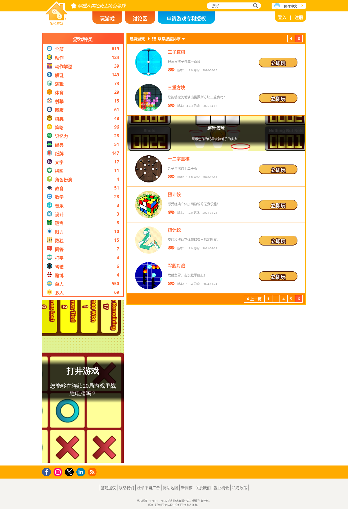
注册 (298, 17)
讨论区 (140, 18)
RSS (93, 472)
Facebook (48, 471)
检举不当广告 (148, 487)
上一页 (291, 39)
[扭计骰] (148, 204)
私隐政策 (239, 487)
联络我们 (126, 487)
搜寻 (254, 6)
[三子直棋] (148, 62)
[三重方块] (148, 97)
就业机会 (221, 487)
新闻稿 (186, 487)
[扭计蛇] (148, 240)
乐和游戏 (56, 11)
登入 (282, 17)
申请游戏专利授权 (186, 18)
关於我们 (203, 487)
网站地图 (170, 487)
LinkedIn (81, 472)
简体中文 (290, 6)
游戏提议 (108, 487)
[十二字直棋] (148, 168)
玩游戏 (107, 18)
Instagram (58, 471)
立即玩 (278, 63)
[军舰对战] (148, 275)
